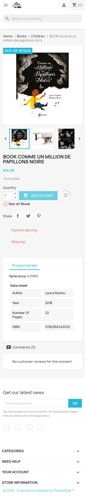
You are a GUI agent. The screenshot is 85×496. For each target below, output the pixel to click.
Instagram (40, 427)
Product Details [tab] (24, 265)
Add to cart (38, 195)
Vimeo (29, 427)
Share (18, 216)
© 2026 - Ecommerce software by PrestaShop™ (38, 490)
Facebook (7, 427)
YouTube (18, 427)
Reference (17, 276)
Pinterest (39, 216)
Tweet (28, 216)
